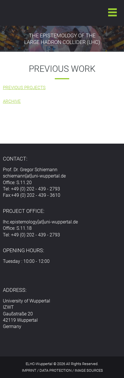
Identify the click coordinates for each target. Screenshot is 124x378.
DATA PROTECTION (56, 370)
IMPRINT (29, 370)
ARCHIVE (12, 101)
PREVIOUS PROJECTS (24, 87)
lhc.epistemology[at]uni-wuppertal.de (40, 222)
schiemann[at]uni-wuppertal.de (34, 176)
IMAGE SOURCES (89, 370)
